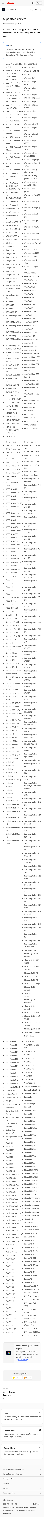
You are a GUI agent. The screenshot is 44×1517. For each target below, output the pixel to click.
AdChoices (8, 1513)
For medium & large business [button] (12, 1474)
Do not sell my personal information (24, 1510)
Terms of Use (33, 1507)
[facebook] (4, 1504)
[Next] (32, 1395)
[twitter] (12, 1504)
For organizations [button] (8, 1479)
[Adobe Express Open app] (41, 10)
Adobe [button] (5, 1488)
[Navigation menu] (3, 3)
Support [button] (6, 1483)
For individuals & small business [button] (13, 1469)
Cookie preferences (8, 1510)
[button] (32, 3)
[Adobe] (10, 3)
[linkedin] (16, 1504)
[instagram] (8, 1504)
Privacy (26, 1507)
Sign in (39, 3)
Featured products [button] (9, 1493)
